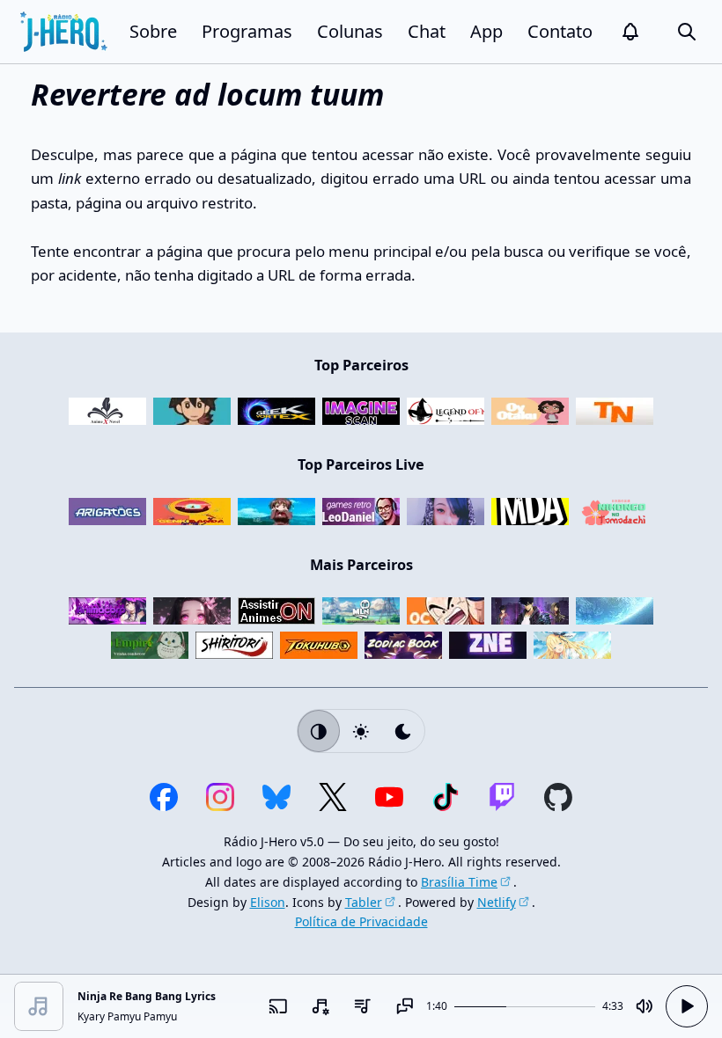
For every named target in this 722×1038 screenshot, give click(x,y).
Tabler (363, 902)
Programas (247, 31)
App (486, 31)
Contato (560, 31)
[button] (630, 32)
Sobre (153, 31)
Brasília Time (459, 882)
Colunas (350, 31)
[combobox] (320, 1006)
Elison (267, 902)
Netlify (496, 902)
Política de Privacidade (361, 921)
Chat (427, 31)
